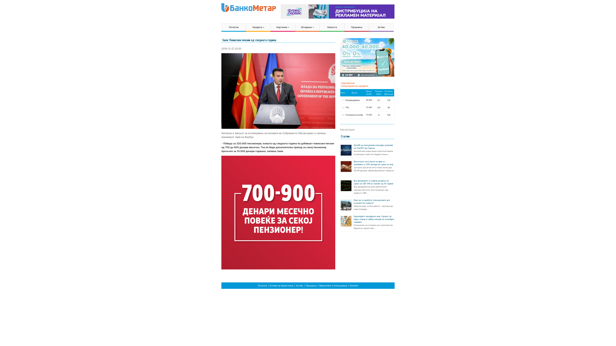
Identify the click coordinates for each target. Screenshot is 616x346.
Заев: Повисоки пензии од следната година (249, 40)
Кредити (257, 27)
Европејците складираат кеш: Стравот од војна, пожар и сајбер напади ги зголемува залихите (374, 219)
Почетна (234, 27)
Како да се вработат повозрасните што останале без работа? (372, 201)
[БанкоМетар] (248, 7)
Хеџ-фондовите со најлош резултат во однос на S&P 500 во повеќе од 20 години (373, 182)
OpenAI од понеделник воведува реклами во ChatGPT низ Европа (373, 146)
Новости (332, 27)
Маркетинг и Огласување (333, 285)
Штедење (306, 27)
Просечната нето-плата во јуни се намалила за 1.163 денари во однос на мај (373, 163)
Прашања (356, 27)
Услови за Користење (281, 285)
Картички (282, 27)
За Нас (381, 27)
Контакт (354, 285)
